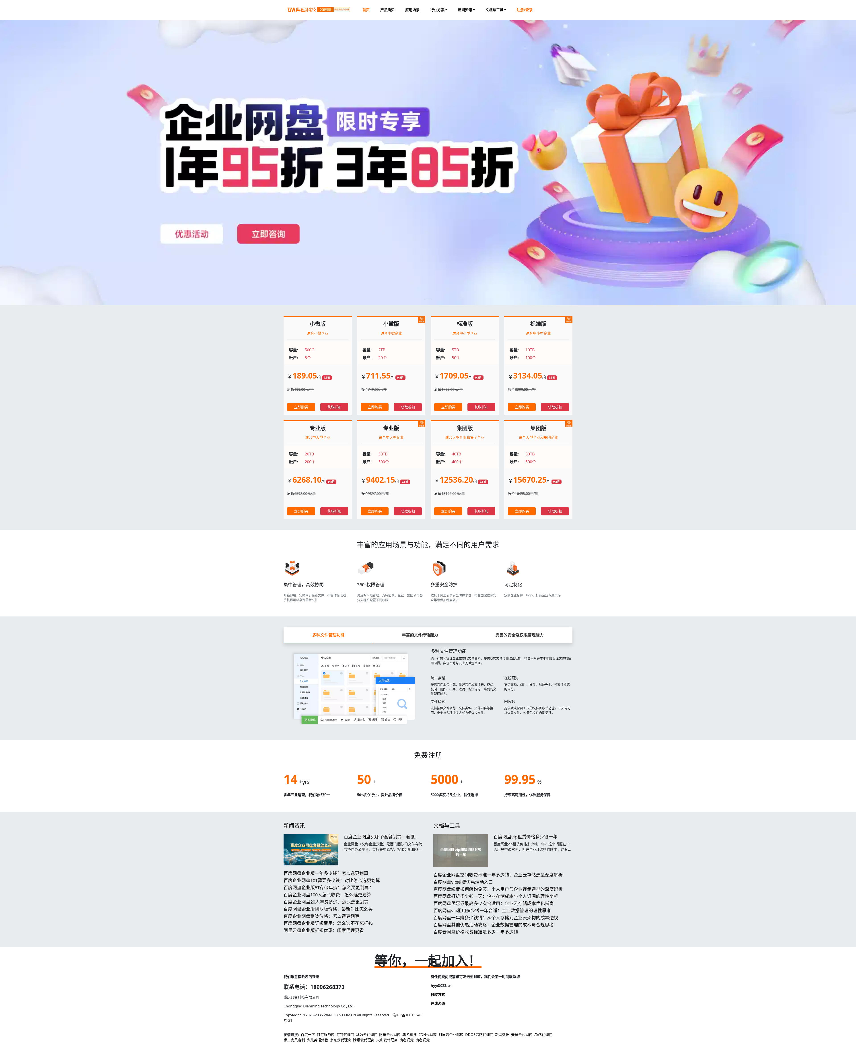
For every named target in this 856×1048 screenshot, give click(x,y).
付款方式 (438, 994)
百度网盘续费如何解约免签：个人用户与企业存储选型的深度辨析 (498, 889)
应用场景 (412, 9)
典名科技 (409, 1034)
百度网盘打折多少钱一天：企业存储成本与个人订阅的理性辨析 (495, 896)
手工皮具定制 (294, 1040)
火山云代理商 (387, 1040)
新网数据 (502, 1034)
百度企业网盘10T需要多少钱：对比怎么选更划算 (332, 880)
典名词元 (406, 1040)
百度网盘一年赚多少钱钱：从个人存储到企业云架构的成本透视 (495, 918)
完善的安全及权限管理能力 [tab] (520, 635)
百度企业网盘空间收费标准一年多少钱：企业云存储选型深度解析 (498, 875)
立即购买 (301, 407)
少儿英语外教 (317, 1040)
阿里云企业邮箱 (450, 1034)
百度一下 (308, 1034)
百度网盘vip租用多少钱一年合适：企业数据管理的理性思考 (492, 911)
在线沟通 (438, 1003)
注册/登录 (525, 9)
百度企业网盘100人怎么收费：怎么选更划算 (327, 895)
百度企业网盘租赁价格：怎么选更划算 (321, 916)
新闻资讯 (294, 825)
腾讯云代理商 (363, 1040)
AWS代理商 (543, 1034)
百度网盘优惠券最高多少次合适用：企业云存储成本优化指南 (493, 903)
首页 (366, 9)
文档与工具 (446, 825)
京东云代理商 (340, 1040)
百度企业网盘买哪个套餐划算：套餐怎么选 (382, 839)
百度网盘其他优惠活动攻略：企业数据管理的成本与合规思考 (493, 925)
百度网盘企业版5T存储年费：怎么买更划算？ (328, 888)
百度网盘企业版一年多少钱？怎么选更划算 (326, 873)
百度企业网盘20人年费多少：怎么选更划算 (326, 902)
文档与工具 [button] (494, 9)
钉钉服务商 (326, 1034)
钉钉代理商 (345, 1034)
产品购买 (387, 9)
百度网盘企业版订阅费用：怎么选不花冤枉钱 (328, 923)
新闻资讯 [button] (465, 9)
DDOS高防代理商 (479, 1034)
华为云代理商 (366, 1034)
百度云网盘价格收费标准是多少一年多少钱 (475, 932)
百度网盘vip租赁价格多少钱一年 (526, 837)
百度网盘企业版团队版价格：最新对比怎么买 (328, 909)
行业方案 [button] (437, 9)
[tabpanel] (428, 686)
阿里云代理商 (390, 1034)
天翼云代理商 (522, 1034)
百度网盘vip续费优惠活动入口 (463, 882)
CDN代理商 (427, 1034)
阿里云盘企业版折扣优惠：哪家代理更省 (324, 930)
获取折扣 (334, 407)
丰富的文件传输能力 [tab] (420, 635)
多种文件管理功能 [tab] (328, 635)
